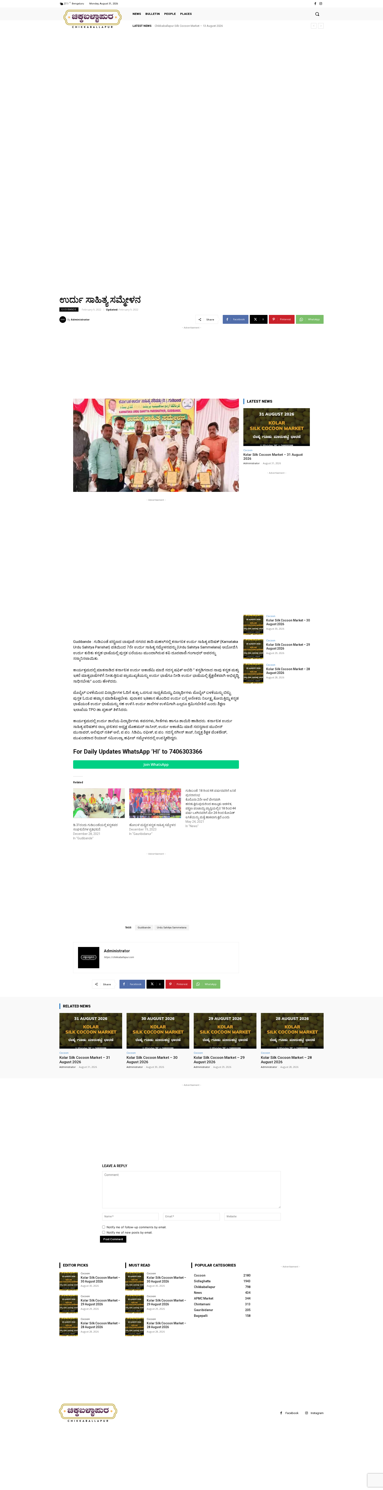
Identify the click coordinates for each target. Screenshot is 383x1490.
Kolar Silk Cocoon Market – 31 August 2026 (186, 25)
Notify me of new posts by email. (129, 1232)
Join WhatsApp (156, 764)
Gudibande (69, 309)
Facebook (292, 1413)
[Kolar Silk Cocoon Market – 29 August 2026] (253, 649)
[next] (321, 26)
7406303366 (185, 751)
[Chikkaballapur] (93, 19)
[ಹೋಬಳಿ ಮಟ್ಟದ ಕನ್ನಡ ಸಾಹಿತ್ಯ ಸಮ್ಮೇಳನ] (155, 803)
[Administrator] (63, 319)
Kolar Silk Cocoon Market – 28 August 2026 (100, 1325)
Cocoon (247, 450)
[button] (317, 14)
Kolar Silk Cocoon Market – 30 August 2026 (100, 1279)
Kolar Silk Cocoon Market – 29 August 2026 (100, 1302)
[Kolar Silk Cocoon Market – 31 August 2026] (276, 427)
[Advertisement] (133, 64)
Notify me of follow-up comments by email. (136, 1227)
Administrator (80, 319)
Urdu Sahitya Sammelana (171, 927)
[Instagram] (321, 3)
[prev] (314, 26)
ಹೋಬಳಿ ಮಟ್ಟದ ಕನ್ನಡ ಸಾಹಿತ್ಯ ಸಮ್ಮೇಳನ (152, 825)
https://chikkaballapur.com (119, 957)
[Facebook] (315, 3)
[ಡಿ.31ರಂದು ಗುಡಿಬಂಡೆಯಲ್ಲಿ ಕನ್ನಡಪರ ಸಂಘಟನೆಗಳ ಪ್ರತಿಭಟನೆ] (99, 803)
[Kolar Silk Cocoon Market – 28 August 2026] (253, 673)
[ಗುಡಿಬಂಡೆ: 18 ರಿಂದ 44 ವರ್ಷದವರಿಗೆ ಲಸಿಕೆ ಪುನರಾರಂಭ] (214, 808)
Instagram (317, 1413)
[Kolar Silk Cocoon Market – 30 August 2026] (253, 625)
